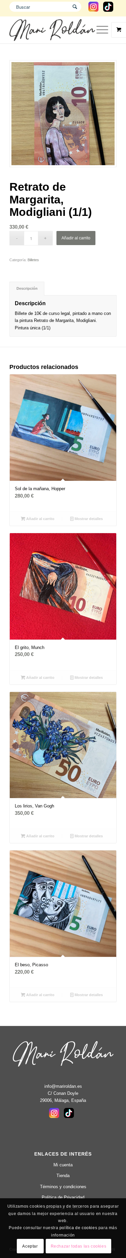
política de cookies (78, 1227)
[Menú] (99, 29)
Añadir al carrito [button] (39, 519)
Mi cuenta (63, 1164)
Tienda (63, 1175)
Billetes (33, 260)
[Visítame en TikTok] (108, 10)
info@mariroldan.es (63, 1086)
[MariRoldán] (52, 29)
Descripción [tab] (27, 288)
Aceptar (30, 1246)
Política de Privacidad (63, 1197)
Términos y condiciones (63, 1186)
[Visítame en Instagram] (93, 10)
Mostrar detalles (88, 519)
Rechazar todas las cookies (79, 1246)
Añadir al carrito (75, 238)
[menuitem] (103, 29)
